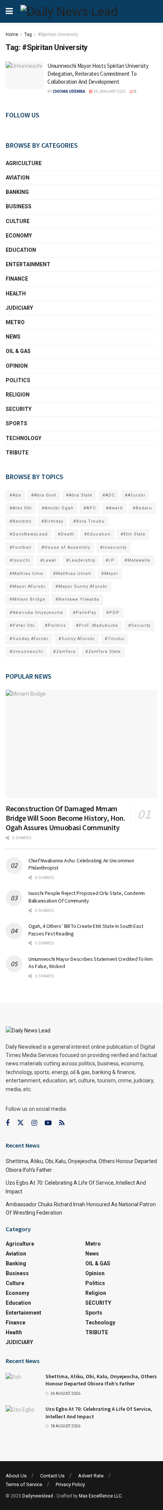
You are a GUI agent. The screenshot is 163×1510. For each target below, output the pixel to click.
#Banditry (20, 521)
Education (21, 250)
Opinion (17, 366)
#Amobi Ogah (58, 508)
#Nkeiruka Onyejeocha (36, 612)
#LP (109, 560)
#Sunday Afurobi (29, 638)
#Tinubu (114, 638)
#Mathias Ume (26, 573)
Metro (15, 322)
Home (12, 34)
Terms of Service (24, 1484)
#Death (66, 534)
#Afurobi (135, 495)
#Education (97, 534)
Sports (16, 423)
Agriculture (24, 163)
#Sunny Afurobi (76, 638)
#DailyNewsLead (28, 534)
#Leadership (81, 560)
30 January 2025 (109, 91)
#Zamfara (64, 651)
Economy (19, 236)
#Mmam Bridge (27, 599)
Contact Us (52, 1476)
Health (16, 293)
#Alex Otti (20, 508)
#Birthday (52, 521)
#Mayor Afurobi (27, 586)
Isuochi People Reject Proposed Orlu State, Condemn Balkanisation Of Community (86, 897)
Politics (18, 380)
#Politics (55, 625)
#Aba (15, 495)
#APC (89, 508)
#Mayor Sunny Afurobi (81, 586)
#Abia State (79, 495)
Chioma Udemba (69, 91)
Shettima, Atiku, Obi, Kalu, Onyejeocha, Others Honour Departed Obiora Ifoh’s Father (101, 1380)
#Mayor (109, 573)
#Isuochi (19, 560)
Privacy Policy (70, 1484)
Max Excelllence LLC (100, 1496)
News (13, 337)
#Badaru (142, 508)
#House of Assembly (65, 547)
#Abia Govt (43, 495)
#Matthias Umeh (72, 573)
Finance (17, 279)
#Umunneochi (26, 651)
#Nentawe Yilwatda (77, 599)
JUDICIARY (19, 308)
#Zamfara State (103, 651)
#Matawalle (137, 560)
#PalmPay (84, 612)
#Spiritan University (58, 34)
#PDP (112, 612)
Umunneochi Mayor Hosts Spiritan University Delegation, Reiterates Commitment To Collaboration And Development (97, 73)
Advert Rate (90, 1476)
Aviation (18, 178)
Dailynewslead (37, 1496)
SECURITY (18, 409)
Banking (17, 192)
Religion (18, 395)
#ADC (108, 495)
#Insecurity (113, 547)
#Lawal (48, 560)
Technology (23, 438)
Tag (28, 34)
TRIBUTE (17, 453)
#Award (114, 508)
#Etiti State (133, 534)
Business (18, 206)
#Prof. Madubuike (97, 625)
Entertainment (28, 264)
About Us (16, 1476)
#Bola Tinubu (89, 521)
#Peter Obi (22, 625)
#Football (20, 547)
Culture (18, 221)
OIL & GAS (18, 351)
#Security (139, 625)
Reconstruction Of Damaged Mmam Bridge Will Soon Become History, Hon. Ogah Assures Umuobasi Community (65, 818)
